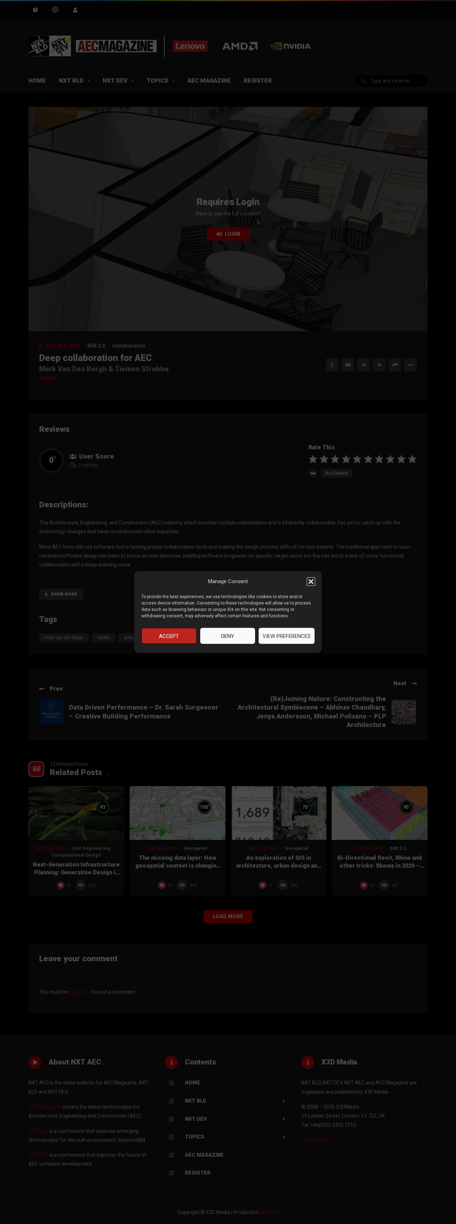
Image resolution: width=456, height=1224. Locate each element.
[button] (311, 581)
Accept (169, 636)
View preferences (287, 636)
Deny (227, 636)
